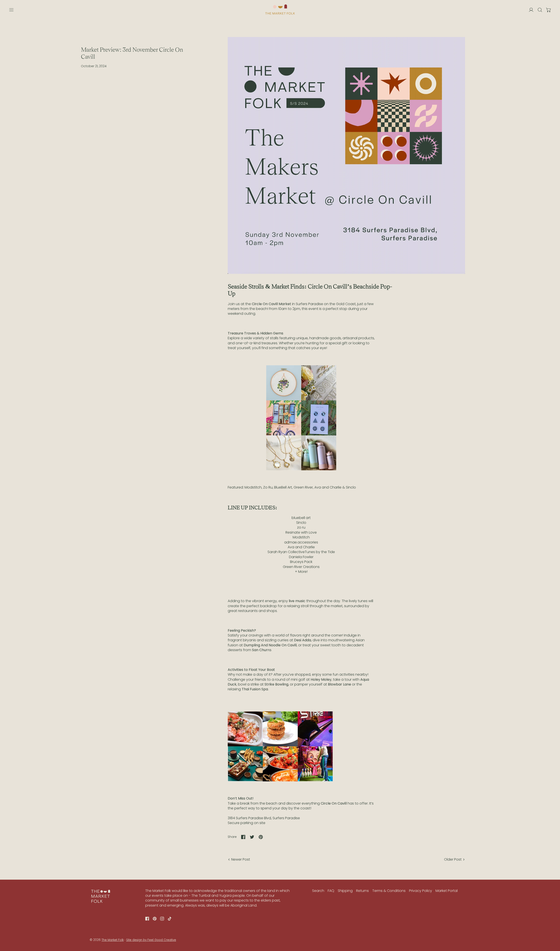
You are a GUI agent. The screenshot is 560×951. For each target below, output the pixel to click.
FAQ (331, 890)
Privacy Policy (420, 890)
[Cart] (548, 9)
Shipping (345, 890)
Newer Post (240, 859)
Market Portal (447, 890)
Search (318, 890)
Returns (362, 890)
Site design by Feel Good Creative (151, 940)
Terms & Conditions (389, 890)
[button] (539, 9)
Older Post (453, 859)
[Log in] (531, 9)
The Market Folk (113, 940)
